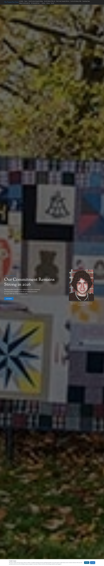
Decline (86, 562)
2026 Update (21, 1)
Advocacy (48, 3)
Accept (92, 562)
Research (52, 3)
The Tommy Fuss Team (11, 2)
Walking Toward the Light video (24, 3)
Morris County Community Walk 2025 (62, 1)
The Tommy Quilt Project (35, 3)
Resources (43, 3)
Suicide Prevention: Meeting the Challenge (36, 1)
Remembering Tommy (86, 1)
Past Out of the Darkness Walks (75, 1)
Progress (26, 1)
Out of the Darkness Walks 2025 (49, 1)
